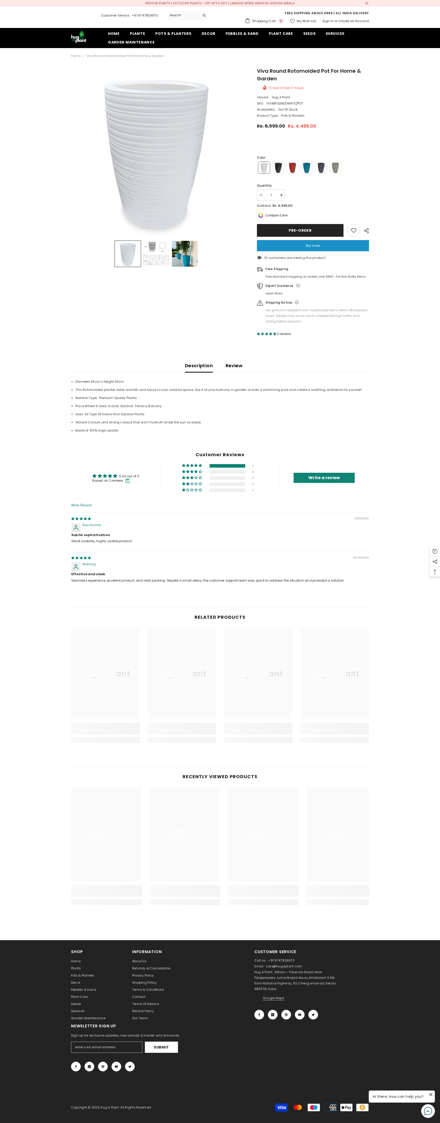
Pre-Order (299, 230)
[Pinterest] (286, 1014)
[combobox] (183, 15)
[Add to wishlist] (353, 230)
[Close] (97, 1094)
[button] (128, 254)
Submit (161, 1047)
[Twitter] (313, 1014)
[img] (81, 518)
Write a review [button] (324, 478)
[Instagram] (273, 1014)
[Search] (187, 15)
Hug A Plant (281, 97)
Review (234, 365)
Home (75, 56)
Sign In (328, 21)
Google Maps (273, 998)
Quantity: (264, 185)
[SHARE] (364, 231)
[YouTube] (300, 1014)
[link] (105, 731)
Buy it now (313, 245)
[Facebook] (259, 1014)
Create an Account (353, 21)
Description (199, 365)
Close (367, 3)
